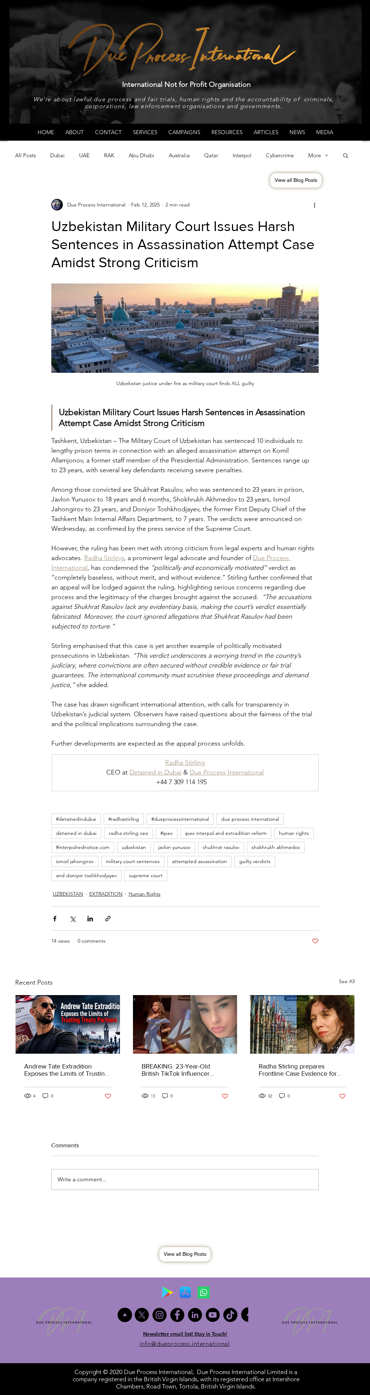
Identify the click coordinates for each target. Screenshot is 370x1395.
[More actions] (314, 204)
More (314, 155)
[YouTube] (213, 1315)
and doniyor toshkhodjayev (86, 875)
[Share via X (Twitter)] (72, 918)
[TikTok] (230, 1315)
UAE (84, 155)
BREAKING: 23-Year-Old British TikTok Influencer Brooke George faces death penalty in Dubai (180, 1070)
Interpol (242, 155)
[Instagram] (159, 1315)
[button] (345, 155)
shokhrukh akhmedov (275, 847)
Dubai (57, 155)
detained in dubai (76, 833)
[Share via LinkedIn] (90, 918)
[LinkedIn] (195, 1315)
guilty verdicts (255, 861)
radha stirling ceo (128, 833)
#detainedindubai (76, 819)
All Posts (25, 155)
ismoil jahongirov (75, 861)
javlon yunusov (174, 847)
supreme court (146, 875)
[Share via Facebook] (54, 918)
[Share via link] (107, 918)
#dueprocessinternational (180, 819)
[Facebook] (177, 1315)
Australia (179, 155)
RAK (109, 155)
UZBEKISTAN (68, 894)
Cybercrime (280, 155)
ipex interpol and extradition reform (226, 833)
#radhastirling (123, 819)
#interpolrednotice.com (82, 847)
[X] (142, 1315)
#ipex (166, 833)
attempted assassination (199, 861)
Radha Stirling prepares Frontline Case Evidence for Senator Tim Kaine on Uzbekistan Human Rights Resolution (298, 1070)
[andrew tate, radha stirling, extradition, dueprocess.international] (68, 1024)
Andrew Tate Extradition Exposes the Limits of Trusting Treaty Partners (66, 1070)
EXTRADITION (105, 894)
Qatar (211, 155)
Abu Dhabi (141, 155)
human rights (294, 833)
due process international (250, 819)
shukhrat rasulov (221, 847)
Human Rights (144, 894)
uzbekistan (134, 847)
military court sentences (133, 861)
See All (347, 981)
